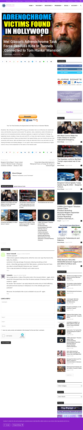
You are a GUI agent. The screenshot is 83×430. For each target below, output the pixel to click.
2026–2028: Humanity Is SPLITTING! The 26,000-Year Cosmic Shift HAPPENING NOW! (74, 353)
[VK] (25, 61)
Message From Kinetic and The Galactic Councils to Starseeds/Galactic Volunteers (74, 360)
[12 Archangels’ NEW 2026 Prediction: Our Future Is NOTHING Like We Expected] (61, 301)
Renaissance (50, 1)
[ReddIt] (17, 61)
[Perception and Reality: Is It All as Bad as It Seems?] (9, 215)
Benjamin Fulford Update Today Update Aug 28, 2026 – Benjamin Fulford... (69, 185)
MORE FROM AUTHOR (19, 186)
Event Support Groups (18, 1)
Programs (58, 5)
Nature (76, 1)
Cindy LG (59, 220)
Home (31, 5)
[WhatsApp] (13, 61)
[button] (80, 5)
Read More (69, 112)
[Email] (28, 61)
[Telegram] (32, 61)
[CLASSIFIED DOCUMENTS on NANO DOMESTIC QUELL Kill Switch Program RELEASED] (61, 324)
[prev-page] (2, 243)
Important (8, 10)
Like (80, 65)
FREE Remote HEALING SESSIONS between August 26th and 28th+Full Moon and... (69, 262)
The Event (39, 5)
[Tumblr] (47, 61)
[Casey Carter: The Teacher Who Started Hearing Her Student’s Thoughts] (61, 332)
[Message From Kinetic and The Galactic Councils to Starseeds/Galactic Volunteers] (61, 361)
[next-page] (5, 243)
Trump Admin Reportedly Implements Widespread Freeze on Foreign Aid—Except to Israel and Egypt (42, 163)
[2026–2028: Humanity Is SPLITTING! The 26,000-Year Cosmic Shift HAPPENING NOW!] (61, 353)
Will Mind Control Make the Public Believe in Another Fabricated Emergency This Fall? (9, 204)
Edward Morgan (8, 54)
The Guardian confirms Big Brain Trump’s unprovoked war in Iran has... (69, 161)
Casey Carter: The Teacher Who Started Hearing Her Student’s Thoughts (74, 332)
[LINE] (43, 61)
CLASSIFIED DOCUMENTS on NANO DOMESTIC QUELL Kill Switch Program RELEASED (73, 324)
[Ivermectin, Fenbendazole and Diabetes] (69, 230)
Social (66, 5)
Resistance (48, 5)
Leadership (70, 1)
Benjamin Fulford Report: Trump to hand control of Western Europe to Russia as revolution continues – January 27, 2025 (12, 163)
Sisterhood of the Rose (30, 1)
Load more (69, 375)
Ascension (8, 1)
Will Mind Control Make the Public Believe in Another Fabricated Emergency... (67, 138)
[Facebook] (2, 61)
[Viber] (36, 61)
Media (43, 1)
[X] (6, 61)
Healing (38, 1)
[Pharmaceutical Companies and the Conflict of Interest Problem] (61, 369)
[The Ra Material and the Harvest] (46, 195)
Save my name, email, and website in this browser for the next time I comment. (23, 330)
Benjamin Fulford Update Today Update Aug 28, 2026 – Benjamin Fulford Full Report (27, 224)
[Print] (40, 61)
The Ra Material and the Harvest (45, 202)
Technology (57, 1)
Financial (64, 1)
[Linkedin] (21, 61)
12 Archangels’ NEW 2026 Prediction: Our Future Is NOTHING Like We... (72, 301)
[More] (51, 61)
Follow (79, 69)
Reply (8, 270)
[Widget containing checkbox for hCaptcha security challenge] (13, 336)
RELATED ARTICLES (7, 186)
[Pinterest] (10, 61)
